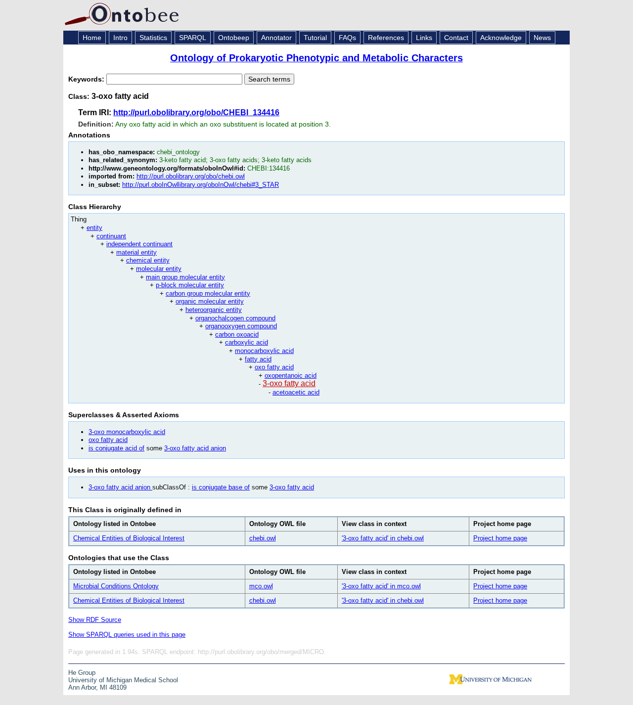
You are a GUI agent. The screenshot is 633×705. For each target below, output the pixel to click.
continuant (111, 236)
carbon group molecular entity (208, 293)
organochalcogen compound (235, 318)
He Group (81, 672)
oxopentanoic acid (290, 375)
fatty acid (258, 359)
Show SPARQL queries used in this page (126, 634)
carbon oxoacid (237, 334)
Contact (456, 38)
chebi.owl (262, 538)
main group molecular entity (185, 277)
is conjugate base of (221, 487)
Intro (120, 38)
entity (94, 227)
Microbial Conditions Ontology (116, 586)
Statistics (153, 38)
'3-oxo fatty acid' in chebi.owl (383, 538)
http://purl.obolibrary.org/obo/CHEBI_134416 (196, 112)
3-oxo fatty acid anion (195, 448)
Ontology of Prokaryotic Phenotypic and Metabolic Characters (316, 57)
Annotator (276, 38)
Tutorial (315, 38)
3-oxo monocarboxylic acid (127, 432)
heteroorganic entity (213, 309)
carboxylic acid (246, 342)
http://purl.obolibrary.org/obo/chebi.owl (190, 176)
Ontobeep (233, 38)
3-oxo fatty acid (289, 383)
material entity (136, 252)
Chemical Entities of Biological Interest (128, 538)
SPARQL (192, 38)
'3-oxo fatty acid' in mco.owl (381, 586)
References (386, 38)
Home (92, 38)
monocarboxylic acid (264, 350)
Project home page (500, 538)
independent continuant (139, 244)
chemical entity (148, 260)
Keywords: (87, 79)
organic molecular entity (210, 301)
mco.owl (261, 586)
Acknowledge (501, 38)
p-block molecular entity (190, 285)
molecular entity (158, 268)
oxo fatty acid (274, 367)
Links (424, 38)
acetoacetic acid (295, 392)
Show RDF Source (94, 619)
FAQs (347, 38)
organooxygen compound (241, 326)
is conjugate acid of (116, 448)
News (542, 38)
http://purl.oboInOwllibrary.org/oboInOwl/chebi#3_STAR (200, 184)
